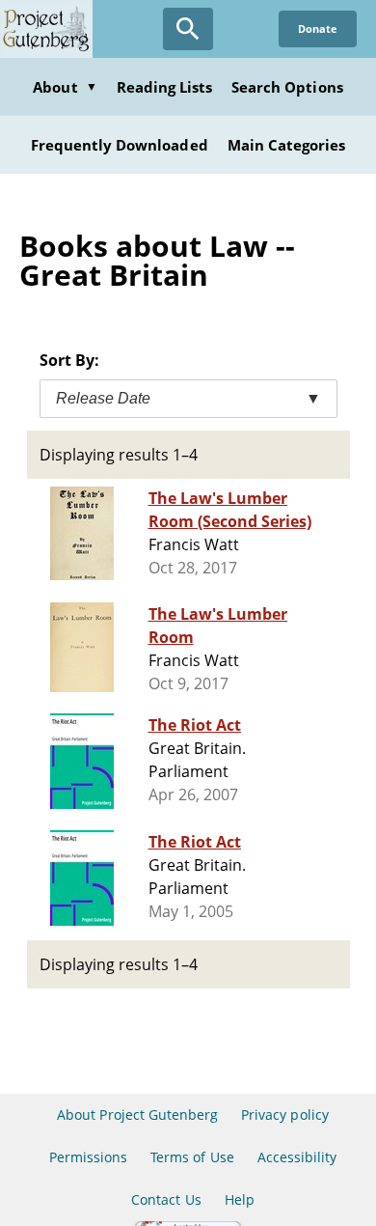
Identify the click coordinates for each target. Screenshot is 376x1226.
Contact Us (166, 1199)
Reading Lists (165, 87)
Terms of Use (191, 1157)
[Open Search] (188, 29)
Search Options (287, 87)
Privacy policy (285, 1114)
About (64, 87)
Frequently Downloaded (119, 144)
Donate (317, 28)
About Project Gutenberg (137, 1114)
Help (240, 1199)
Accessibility (297, 1157)
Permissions (88, 1157)
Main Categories (287, 144)
